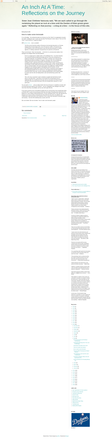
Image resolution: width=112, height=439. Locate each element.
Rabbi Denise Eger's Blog (77, 401)
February (76, 366)
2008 (74, 381)
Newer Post (24, 115)
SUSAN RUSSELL (84, 97)
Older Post (64, 115)
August (75, 332)
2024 (74, 308)
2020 (74, 315)
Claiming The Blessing (77, 393)
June (75, 336)
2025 (74, 306)
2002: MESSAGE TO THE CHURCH (79, 390)
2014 (74, 370)
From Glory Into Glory (76, 397)
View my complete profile (76, 134)
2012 (74, 373)
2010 (74, 377)
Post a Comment (27, 113)
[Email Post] (40, 106)
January (75, 368)
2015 (74, 324)
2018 (74, 319)
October (75, 329)
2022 (74, 311)
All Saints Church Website (77, 391)
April (75, 362)
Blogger (67, 436)
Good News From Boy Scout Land (81, 345)
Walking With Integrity (76, 405)
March (75, 364)
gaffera (58, 436)
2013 (74, 372)
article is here (27, 43)
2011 (74, 375)
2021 (74, 313)
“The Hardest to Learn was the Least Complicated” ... (81, 354)
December (76, 325)
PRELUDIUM (75, 399)
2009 (74, 379)
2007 (74, 382)
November (76, 327)
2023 (74, 310)
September (76, 331)
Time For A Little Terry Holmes (80, 347)
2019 (74, 317)
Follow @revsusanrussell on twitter (79, 184)
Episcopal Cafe (75, 396)
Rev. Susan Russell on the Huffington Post (81, 185)
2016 (74, 322)
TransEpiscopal (75, 404)
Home (44, 115)
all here (30, 85)
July (75, 334)
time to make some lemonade (80, 349)
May (75, 338)
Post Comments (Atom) (32, 117)
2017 (74, 320)
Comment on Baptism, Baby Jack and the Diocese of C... (81, 357)
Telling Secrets (75, 402)
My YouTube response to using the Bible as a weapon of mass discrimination (81, 192)
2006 (74, 384)
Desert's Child (75, 394)
